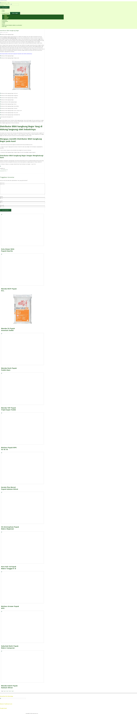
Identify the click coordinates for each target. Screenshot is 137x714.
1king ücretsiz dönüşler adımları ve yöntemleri (12, 25)
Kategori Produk (5, 13)
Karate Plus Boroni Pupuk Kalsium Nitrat (9, 488)
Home (3, 10)
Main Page (4, 26)
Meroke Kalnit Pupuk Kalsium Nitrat (9, 687)
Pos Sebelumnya (4, 169)
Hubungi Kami (5, 21)
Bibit (5, 14)
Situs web (2, 205)
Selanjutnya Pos (3, 170)
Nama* (1, 196)
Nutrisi (5, 15)
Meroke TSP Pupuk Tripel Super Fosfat (8, 409)
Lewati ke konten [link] (3, 0)
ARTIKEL (1, 32)
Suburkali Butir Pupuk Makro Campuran (9, 647)
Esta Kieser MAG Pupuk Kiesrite (7, 250)
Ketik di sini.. (2, 183)
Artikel (3, 22)
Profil (3, 11)
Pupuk (5, 18)
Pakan (5, 16)
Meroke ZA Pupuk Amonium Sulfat (8, 329)
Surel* (1, 200)
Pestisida (6, 18)
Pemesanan (4, 20)
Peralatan (6, 17)
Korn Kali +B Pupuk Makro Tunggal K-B (8, 567)
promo (3, 23)
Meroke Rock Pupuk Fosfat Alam (9, 369)
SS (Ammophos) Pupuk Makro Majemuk (10, 528)
